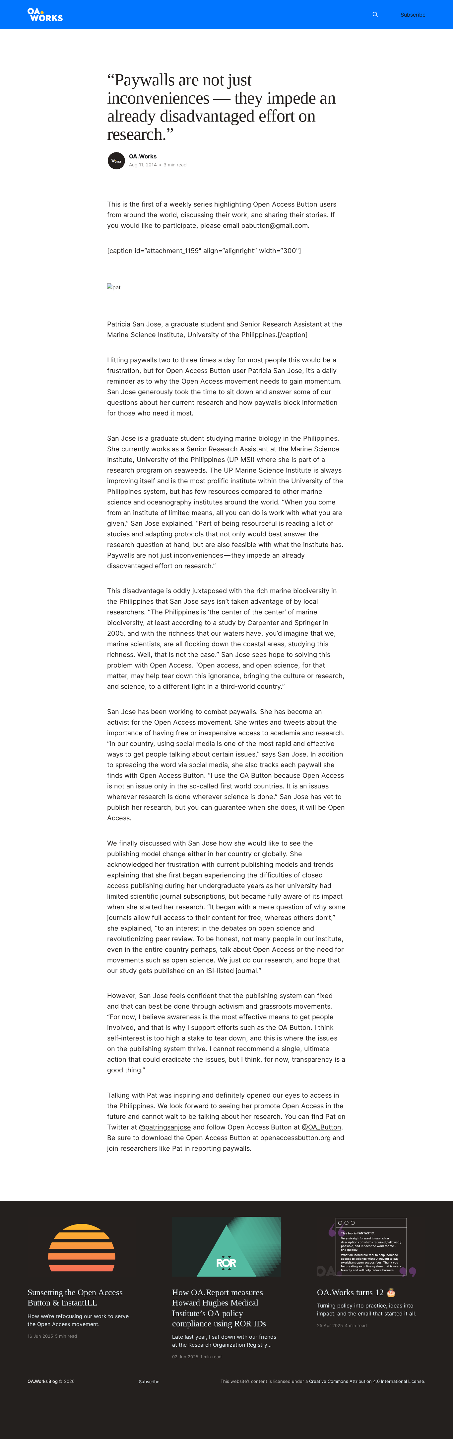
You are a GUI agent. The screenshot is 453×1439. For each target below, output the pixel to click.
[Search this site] (375, 14)
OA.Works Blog (42, 1381)
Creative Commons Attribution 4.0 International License (366, 1381)
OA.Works (143, 156)
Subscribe (413, 14)
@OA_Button (321, 1127)
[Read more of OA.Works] (116, 160)
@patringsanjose (165, 1127)
